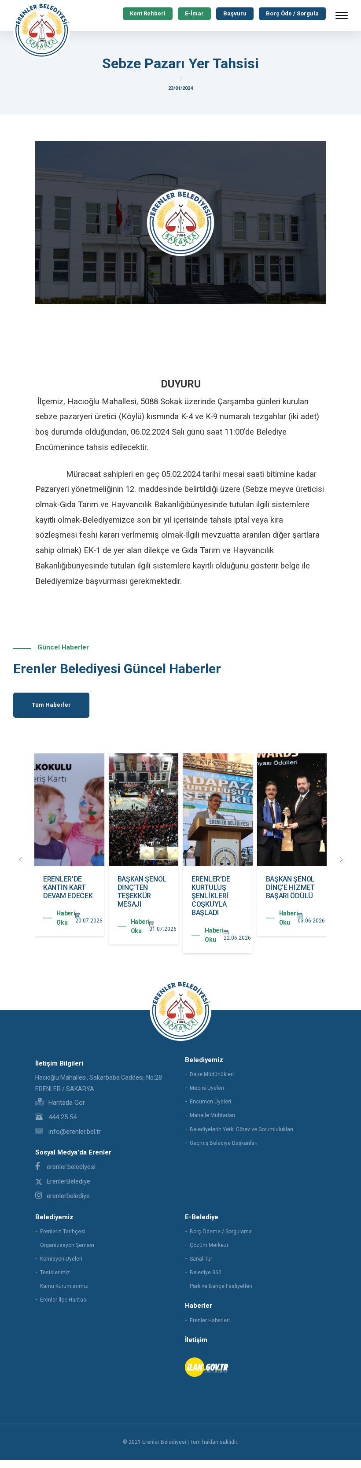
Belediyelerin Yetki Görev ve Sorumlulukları (241, 1129)
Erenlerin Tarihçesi (62, 1231)
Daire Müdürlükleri (212, 1074)
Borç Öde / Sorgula (292, 13)
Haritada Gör (66, 1103)
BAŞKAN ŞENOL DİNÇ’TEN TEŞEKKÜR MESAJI (142, 892)
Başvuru (235, 13)
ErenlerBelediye (68, 1181)
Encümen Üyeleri (210, 1102)
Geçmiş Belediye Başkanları (224, 1143)
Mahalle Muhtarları (212, 1115)
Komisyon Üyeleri (61, 1259)
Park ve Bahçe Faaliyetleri (221, 1286)
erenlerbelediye (68, 1196)
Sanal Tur (201, 1259)
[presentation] (20, 860)
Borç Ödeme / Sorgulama (221, 1231)
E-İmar (194, 13)
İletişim (196, 1340)
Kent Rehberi (148, 13)
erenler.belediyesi (71, 1167)
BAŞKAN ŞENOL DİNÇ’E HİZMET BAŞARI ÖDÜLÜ (290, 887)
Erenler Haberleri (210, 1320)
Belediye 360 (205, 1272)
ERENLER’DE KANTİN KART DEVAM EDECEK (67, 887)
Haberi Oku (65, 918)
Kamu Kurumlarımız (64, 1286)
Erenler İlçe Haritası (64, 1300)
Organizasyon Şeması (67, 1245)
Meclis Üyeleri (207, 1088)
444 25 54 (62, 1117)
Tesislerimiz (55, 1272)
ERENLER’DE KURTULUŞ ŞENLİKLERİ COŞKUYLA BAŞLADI (211, 896)
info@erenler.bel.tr (74, 1132)
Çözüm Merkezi (209, 1245)
